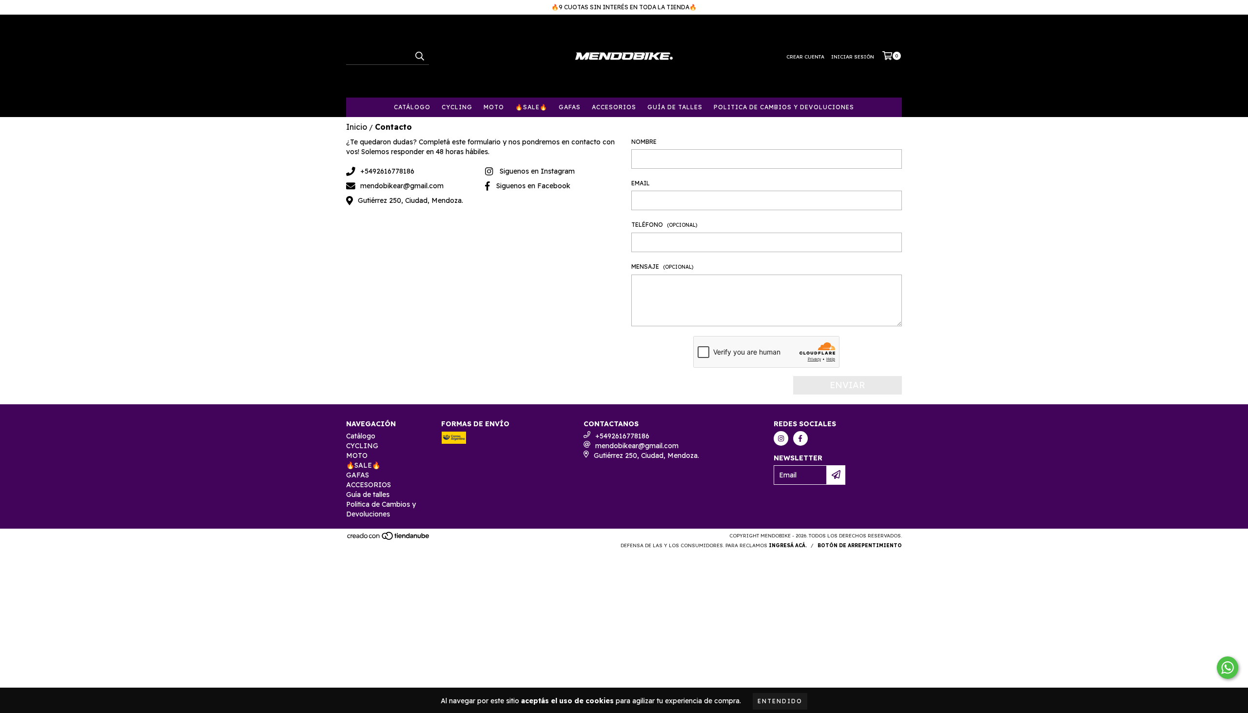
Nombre (644, 141)
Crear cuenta (805, 57)
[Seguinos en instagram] (781, 438)
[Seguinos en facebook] (800, 438)
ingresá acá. (788, 545)
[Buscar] (419, 56)
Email (640, 183)
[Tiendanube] (388, 538)
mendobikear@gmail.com (402, 185)
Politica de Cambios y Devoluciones (784, 107)
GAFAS (570, 107)
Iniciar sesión (852, 57)
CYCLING (457, 107)
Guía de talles (674, 107)
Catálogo (412, 107)
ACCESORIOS (614, 107)
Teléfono (664, 224)
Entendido (780, 701)
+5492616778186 (387, 171)
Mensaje (662, 266)
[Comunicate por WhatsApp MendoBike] (1227, 667)
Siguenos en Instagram (537, 171)
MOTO (494, 107)
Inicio (356, 127)
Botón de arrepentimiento (860, 545)
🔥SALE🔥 (531, 107)
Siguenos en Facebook (533, 185)
